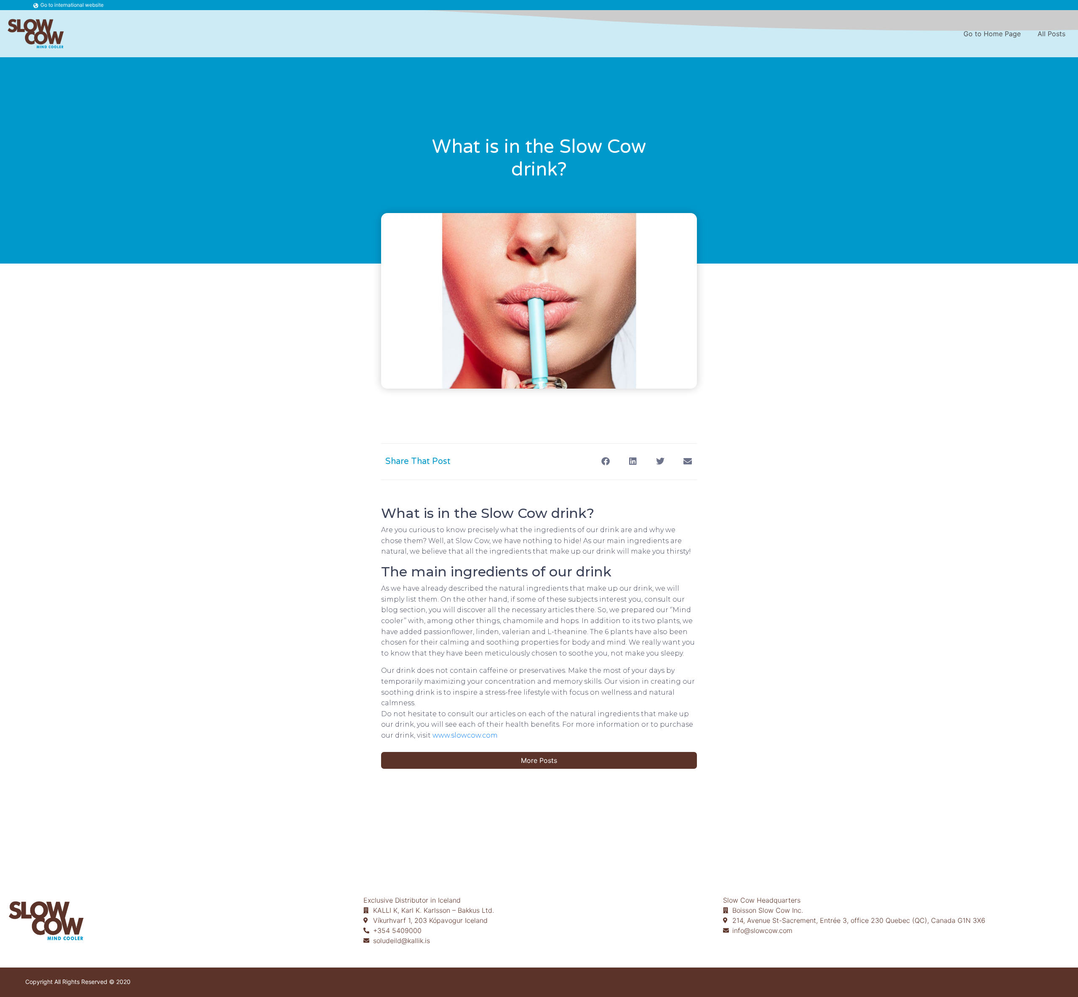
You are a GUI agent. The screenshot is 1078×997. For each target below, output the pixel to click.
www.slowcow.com (465, 735)
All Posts (1051, 33)
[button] (605, 461)
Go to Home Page (992, 33)
